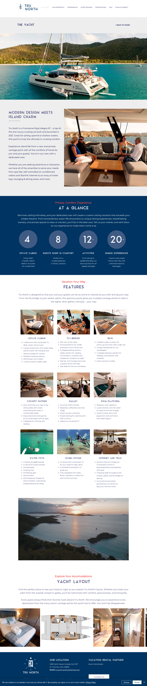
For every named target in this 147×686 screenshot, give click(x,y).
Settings (126, 682)
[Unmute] (25, 557)
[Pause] (21, 557)
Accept (137, 682)
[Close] (144, 682)
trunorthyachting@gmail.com (67, 670)
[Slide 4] (109, 183)
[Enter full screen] (125, 557)
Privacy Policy (91, 682)
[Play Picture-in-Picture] (121, 557)
